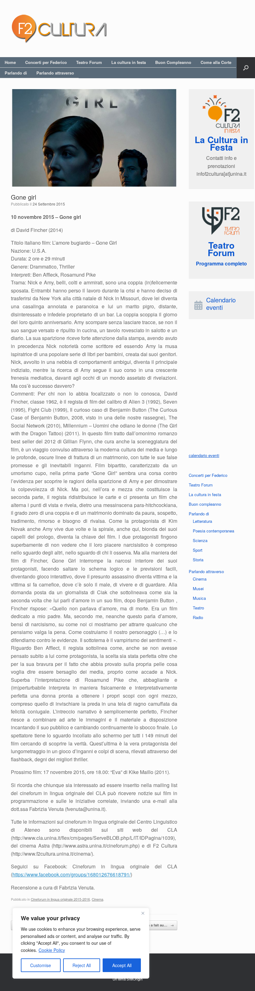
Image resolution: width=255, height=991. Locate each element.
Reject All (81, 965)
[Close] (142, 913)
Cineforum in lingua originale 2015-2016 (60, 899)
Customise (40, 965)
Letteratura (202, 521)
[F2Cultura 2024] (59, 28)
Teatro (198, 608)
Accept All (122, 965)
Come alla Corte (216, 62)
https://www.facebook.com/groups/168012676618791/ (71, 874)
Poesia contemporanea (213, 531)
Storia (198, 560)
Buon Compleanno (173, 62)
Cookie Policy (52, 950)
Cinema (97, 899)
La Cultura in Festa (221, 143)
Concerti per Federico (46, 62)
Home (10, 62)
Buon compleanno (205, 504)
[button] (246, 67)
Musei (198, 588)
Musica (199, 598)
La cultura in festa (128, 62)
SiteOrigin (134, 978)
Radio (198, 617)
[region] (80, 943)
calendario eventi (204, 455)
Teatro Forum (89, 62)
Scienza (200, 540)
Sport (197, 550)
